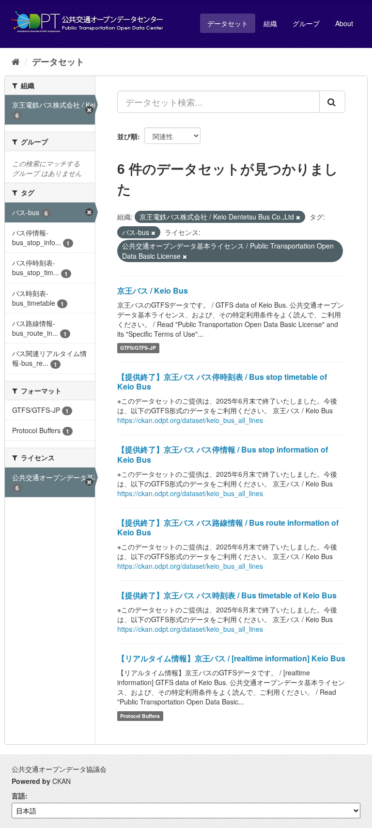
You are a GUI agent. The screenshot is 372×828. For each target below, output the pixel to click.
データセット (227, 23)
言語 (18, 795)
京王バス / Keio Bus (152, 290)
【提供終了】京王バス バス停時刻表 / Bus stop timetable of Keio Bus (222, 381)
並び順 (127, 136)
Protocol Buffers (140, 715)
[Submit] (332, 102)
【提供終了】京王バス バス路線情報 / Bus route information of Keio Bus (228, 527)
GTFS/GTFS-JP (138, 348)
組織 (270, 23)
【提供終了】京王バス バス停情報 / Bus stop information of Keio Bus (222, 454)
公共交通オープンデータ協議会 (59, 769)
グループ (306, 23)
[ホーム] (16, 61)
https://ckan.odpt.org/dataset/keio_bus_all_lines (190, 420)
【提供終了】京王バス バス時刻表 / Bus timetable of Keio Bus (227, 595)
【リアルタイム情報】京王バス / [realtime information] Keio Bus (231, 658)
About (344, 23)
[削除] (298, 217)
